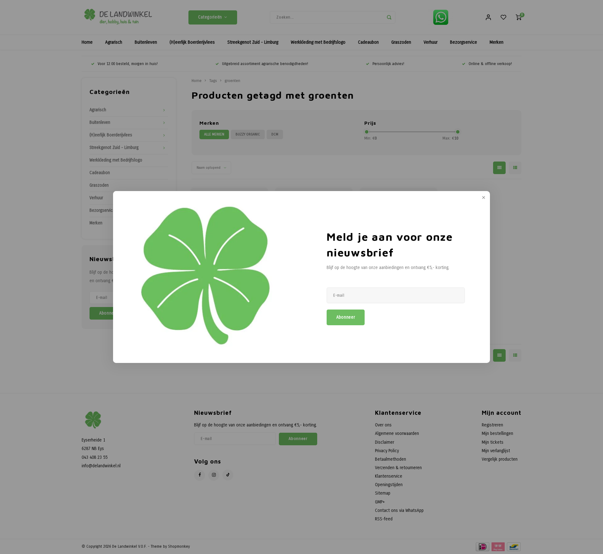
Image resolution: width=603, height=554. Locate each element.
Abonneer (345, 317)
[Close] (483, 198)
